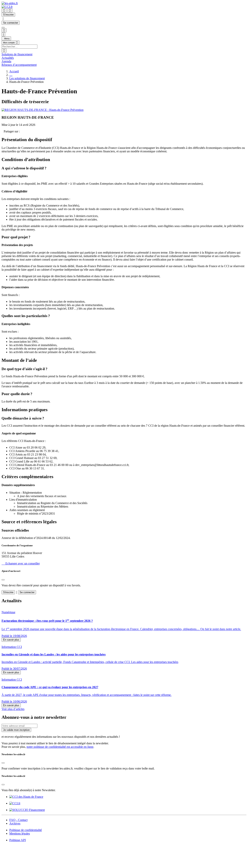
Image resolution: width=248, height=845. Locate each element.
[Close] (3, 579)
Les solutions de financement (27, 78)
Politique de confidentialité (25, 830)
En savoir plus (11, 639)
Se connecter (10, 22)
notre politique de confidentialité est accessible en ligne (60, 746)
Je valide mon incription (16, 729)
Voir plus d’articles (13, 709)
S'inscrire (8, 592)
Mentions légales (19, 833)
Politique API (17, 840)
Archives (14, 823)
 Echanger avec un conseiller (21, 563)
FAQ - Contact (18, 820)
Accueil (14, 71)
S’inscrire (8, 14)
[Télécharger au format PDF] (3, 131)
